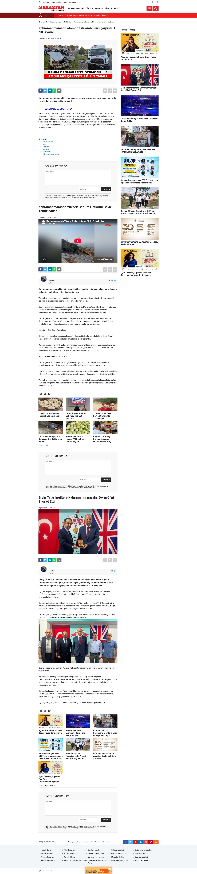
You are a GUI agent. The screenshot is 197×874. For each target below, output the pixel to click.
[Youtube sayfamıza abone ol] (135, 842)
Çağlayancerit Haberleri (143, 850)
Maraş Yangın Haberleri (119, 860)
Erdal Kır (52, 280)
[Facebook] (40, 90)
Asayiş (117, 8)
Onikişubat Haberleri (118, 853)
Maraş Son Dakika (117, 857)
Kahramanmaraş (76, 8)
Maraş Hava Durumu (48, 860)
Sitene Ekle (72, 2)
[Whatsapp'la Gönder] (54, 90)
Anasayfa (71, 842)
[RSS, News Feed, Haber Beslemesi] (156, 842)
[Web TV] (152, 2)
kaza (44, 144)
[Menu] (149, 8)
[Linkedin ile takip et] (140, 842)
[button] (105, 90)
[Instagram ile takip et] (115, 281)
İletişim (86, 842)
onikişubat (46, 147)
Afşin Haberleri (69, 850)
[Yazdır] (59, 90)
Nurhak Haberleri (70, 857)
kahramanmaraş (48, 142)
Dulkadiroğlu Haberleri (96, 853)
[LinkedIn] (50, 90)
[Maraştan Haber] (51, 8)
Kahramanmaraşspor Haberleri (75, 860)
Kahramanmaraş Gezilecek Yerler (97, 862)
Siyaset (108, 8)
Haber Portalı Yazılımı (49, 871)
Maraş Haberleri (46, 850)
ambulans (46, 149)
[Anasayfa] (39, 2)
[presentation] (45, 15)
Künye (79, 842)
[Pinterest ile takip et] (150, 842)
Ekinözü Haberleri (47, 853)
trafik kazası (47, 152)
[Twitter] (45, 90)
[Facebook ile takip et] (109, 281)
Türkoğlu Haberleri (141, 853)
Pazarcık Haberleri (47, 857)
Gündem (89, 8)
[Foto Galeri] (157, 2)
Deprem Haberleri (141, 857)
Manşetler (46, 2)
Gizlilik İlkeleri (95, 842)
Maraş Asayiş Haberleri (96, 857)
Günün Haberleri (56, 2)
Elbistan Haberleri (94, 850)
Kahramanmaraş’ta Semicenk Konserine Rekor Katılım (84, 15)
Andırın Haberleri (70, 853)
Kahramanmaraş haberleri (51, 154)
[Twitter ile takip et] (112, 281)
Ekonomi (99, 8)
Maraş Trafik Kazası (142, 860)
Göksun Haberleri (117, 850)
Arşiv (65, 2)
